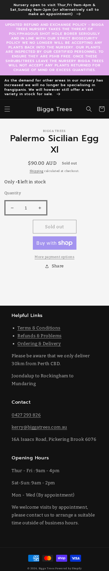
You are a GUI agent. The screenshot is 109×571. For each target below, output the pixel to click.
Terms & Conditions (38, 328)
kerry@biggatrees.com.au (39, 427)
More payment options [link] (54, 257)
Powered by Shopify (68, 568)
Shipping (37, 171)
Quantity (12, 193)
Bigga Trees (47, 568)
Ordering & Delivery (39, 343)
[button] (7, 109)
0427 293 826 (26, 415)
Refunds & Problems (39, 335)
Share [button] (58, 266)
